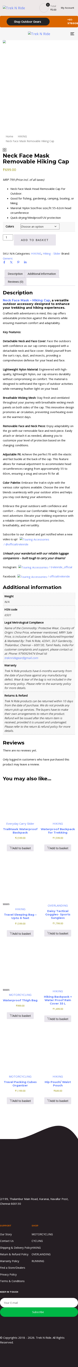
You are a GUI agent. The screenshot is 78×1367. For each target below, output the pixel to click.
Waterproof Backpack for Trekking (58, 830)
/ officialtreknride (59, 576)
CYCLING (37, 1241)
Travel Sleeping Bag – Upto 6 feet (20, 916)
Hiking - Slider (52, 253)
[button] (20, 847)
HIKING (22, 136)
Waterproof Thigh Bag (20, 1000)
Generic (8, 258)
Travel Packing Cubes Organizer (20, 1083)
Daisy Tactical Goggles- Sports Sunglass (57, 914)
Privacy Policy (8, 1274)
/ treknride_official (61, 567)
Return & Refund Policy (14, 1254)
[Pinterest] (18, 262)
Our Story (6, 1234)
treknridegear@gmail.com (21, 658)
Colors (10, 226)
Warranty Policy (9, 1261)
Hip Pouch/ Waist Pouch (58, 1083)
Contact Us (7, 1241)
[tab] (15, 274)
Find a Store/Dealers (12, 1267)
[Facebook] (4, 262)
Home (9, 136)
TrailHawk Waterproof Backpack (20, 830)
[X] (11, 262)
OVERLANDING (41, 1254)
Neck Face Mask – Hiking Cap (26, 300)
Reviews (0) (15, 281)
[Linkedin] (25, 262)
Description (15, 274)
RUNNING (38, 1261)
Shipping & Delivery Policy (16, 1247)
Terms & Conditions (12, 1281)
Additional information (42, 274)
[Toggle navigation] (62, 33)
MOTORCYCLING (42, 1234)
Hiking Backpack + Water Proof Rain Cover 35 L (58, 1000)
